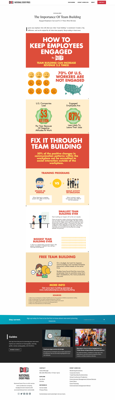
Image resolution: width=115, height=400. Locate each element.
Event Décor (73, 381)
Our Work (71, 2)
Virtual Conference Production (78, 377)
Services (83, 2)
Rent (93, 2)
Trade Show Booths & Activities (79, 375)
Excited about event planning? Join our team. (52, 394)
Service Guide (43, 387)
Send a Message (43, 370)
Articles (41, 381)
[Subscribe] (104, 319)
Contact (102, 2)
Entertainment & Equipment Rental (80, 385)
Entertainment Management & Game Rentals (83, 379)
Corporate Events (75, 373)
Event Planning (74, 383)
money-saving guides (19, 346)
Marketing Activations (76, 370)
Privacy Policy (43, 390)
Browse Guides (14, 349)
